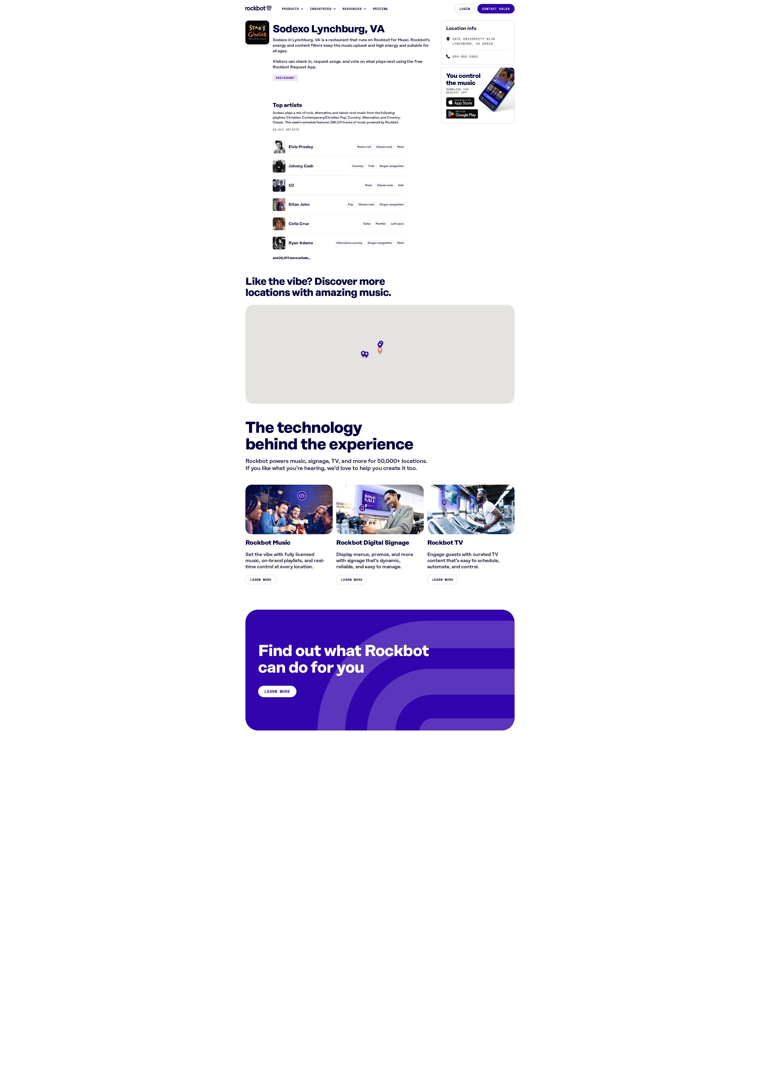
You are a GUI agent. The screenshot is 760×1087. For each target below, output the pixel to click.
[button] (380, 350)
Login (465, 8)
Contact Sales (496, 8)
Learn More (261, 579)
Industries (320, 8)
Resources (352, 8)
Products (290, 8)
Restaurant (285, 78)
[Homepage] (258, 8)
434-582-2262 (465, 56)
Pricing (380, 8)
